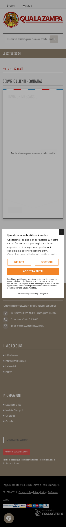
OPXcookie (23, 294)
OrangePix (43, 294)
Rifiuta (19, 262)
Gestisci (47, 262)
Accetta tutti (33, 271)
